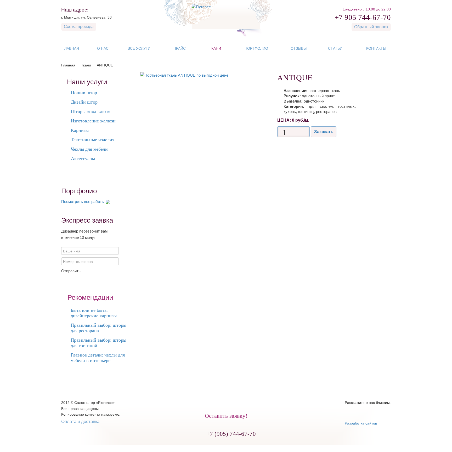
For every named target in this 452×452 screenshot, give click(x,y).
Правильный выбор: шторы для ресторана (98, 328)
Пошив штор (84, 92)
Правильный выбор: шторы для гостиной (98, 342)
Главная (68, 65)
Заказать (323, 131)
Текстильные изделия (92, 139)
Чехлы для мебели (89, 149)
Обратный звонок (371, 26)
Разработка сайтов (361, 423)
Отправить (71, 271)
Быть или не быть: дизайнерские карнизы (94, 313)
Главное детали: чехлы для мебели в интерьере (98, 357)
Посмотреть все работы (83, 201)
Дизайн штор (84, 102)
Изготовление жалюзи (93, 120)
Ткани (86, 65)
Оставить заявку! (226, 415)
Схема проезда (79, 26)
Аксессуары (83, 158)
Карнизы (80, 130)
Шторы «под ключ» (90, 111)
